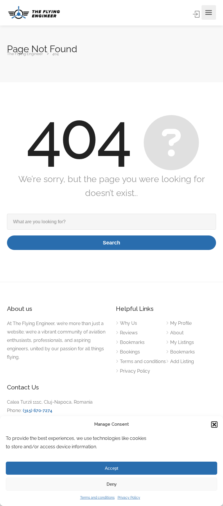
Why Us (128, 323)
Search (111, 243)
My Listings (182, 342)
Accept (111, 468)
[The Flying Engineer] (34, 12)
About (177, 332)
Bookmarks (132, 342)
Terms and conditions (97, 498)
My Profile (181, 323)
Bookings (130, 352)
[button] (214, 424)
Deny (112, 484)
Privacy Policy (129, 498)
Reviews (129, 332)
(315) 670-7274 (38, 410)
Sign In (196, 14)
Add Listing (182, 361)
